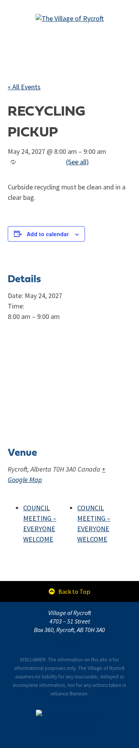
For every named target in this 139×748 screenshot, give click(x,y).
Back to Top (73, 591)
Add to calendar (48, 234)
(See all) (77, 162)
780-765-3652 (69, 638)
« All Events (24, 87)
